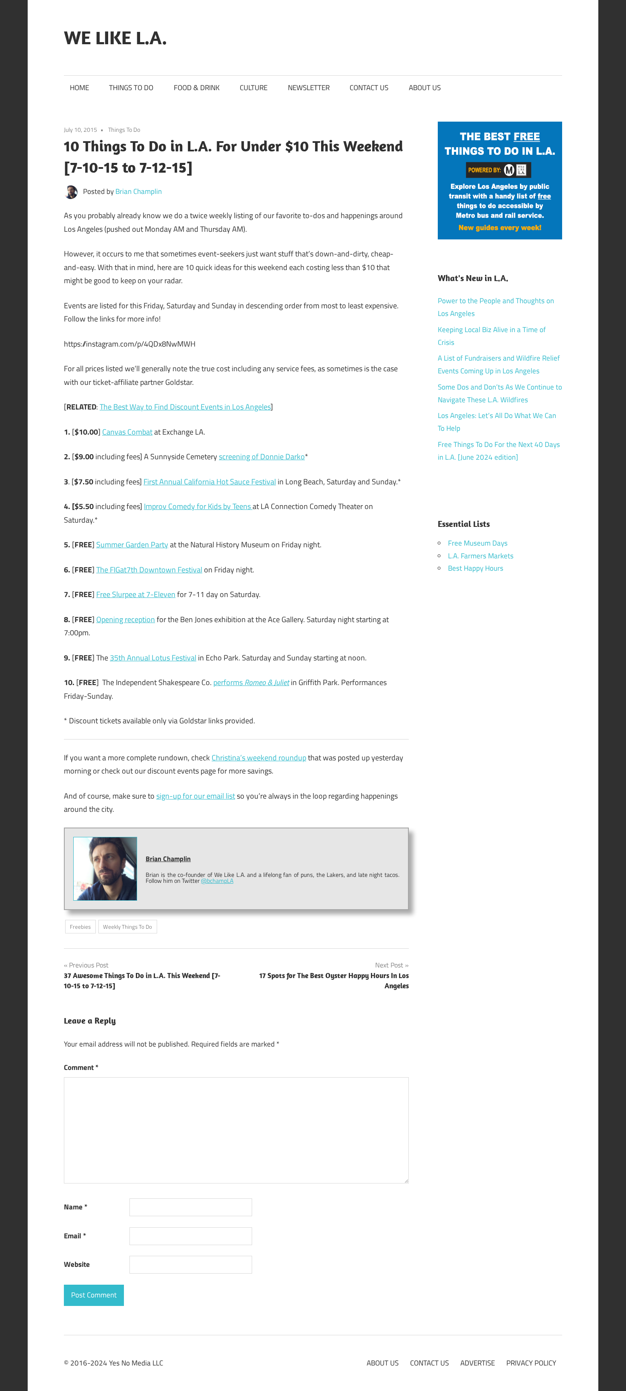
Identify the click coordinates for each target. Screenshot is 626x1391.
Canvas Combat (127, 432)
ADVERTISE (477, 1362)
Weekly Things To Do (127, 926)
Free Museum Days (478, 543)
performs (228, 682)
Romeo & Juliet (266, 682)
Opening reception (125, 619)
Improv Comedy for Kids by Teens (198, 506)
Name (75, 1206)
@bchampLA (217, 880)
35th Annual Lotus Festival (153, 657)
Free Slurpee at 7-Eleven (135, 594)
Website (77, 1264)
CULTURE (253, 87)
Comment (81, 1067)
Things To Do (124, 129)
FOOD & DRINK (197, 87)
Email (75, 1235)
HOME (79, 87)
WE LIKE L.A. (115, 37)
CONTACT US (369, 87)
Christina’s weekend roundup (259, 757)
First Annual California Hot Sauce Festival (210, 481)
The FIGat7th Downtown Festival (149, 569)
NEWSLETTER (309, 87)
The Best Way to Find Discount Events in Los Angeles (185, 406)
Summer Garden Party (132, 544)
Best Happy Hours (475, 568)
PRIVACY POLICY (531, 1362)
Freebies (80, 926)
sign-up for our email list (195, 796)
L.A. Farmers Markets (481, 555)
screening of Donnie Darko (262, 456)
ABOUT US (425, 87)
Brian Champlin (138, 191)
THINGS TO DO (131, 87)
